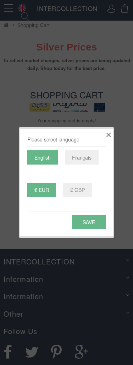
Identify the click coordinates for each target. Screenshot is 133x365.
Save (89, 222)
